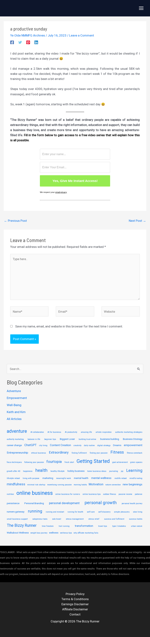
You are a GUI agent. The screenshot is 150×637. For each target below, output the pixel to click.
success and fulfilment (114, 519)
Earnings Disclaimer (75, 604)
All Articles (14, 419)
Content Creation (60, 445)
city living (43, 445)
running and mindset (55, 512)
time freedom (48, 526)
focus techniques (14, 462)
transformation (84, 525)
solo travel (56, 519)
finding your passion (99, 453)
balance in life (34, 439)
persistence (13, 503)
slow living (137, 512)
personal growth (101, 502)
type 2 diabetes (119, 526)
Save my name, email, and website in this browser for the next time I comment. (69, 326)
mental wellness (101, 478)
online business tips (92, 494)
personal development (64, 503)
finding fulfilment (79, 453)
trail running (64, 526)
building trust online (87, 439)
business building (109, 439)
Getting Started (93, 461)
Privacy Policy (75, 594)
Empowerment (17, 398)
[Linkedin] (36, 42)
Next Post (137, 220)
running (35, 511)
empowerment (133, 445)
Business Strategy (132, 439)
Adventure (14, 391)
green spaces (136, 462)
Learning (134, 470)
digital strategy (103, 445)
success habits (135, 519)
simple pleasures (122, 512)
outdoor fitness (109, 494)
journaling (113, 471)
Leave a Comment (81, 35)
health (41, 470)
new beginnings (132, 484)
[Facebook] (12, 42)
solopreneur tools (39, 519)
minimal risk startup (36, 484)
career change (14, 445)
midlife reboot (121, 478)
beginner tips (50, 439)
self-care (91, 512)
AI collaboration (37, 432)
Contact (75, 614)
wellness (53, 532)
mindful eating (136, 478)
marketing (47, 478)
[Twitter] (20, 42)
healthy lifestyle (57, 471)
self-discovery (104, 512)
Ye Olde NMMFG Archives (27, 35)
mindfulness (16, 484)
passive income (125, 494)
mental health (81, 478)
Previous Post (15, 220)
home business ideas (96, 471)
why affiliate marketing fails (86, 533)
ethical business (38, 453)
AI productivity (71, 432)
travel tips (102, 526)
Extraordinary (59, 452)
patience (138, 494)
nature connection (113, 484)
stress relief (93, 519)
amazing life (86, 432)
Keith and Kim (16, 412)
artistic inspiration (104, 432)
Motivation (96, 484)
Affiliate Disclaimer (75, 609)
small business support (17, 519)
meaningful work (63, 478)
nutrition (10, 494)
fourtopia (54, 461)
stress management (75, 519)
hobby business (76, 470)
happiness (27, 471)
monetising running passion (59, 484)
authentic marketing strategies (128, 432)
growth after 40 (13, 471)
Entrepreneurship (17, 452)
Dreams (117, 445)
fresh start (69, 462)
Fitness (117, 452)
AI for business (54, 432)
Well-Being (14, 405)
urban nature (136, 526)
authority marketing (15, 439)
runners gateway (15, 511)
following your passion (34, 462)
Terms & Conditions (75, 599)
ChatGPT (30, 445)
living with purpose (31, 478)
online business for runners (67, 494)
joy (122, 471)
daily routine (89, 445)
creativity (77, 445)
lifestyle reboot (13, 478)
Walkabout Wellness (18, 532)
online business (34, 493)
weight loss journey (38, 533)
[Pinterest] (28, 42)
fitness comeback (134, 453)
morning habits (80, 484)
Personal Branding (34, 503)
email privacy (61, 192)
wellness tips (66, 533)
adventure (17, 431)
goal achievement (120, 462)
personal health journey (132, 503)
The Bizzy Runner (22, 525)
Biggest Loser (67, 439)
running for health (75, 512)
